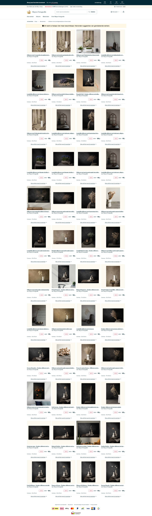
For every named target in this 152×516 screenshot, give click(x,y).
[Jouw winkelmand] (123, 11)
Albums (38, 16)
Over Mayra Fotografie (57, 16)
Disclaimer (70, 504)
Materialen (46, 16)
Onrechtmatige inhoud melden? (81, 504)
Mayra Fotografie (39, 12)
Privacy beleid (93, 504)
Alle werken (30, 16)
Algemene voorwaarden (61, 504)
